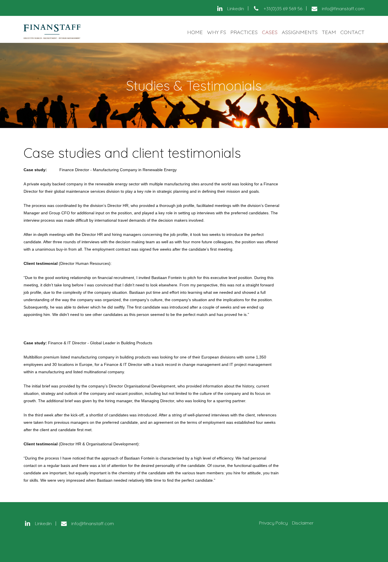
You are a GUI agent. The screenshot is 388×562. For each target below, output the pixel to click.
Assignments (300, 32)
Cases (270, 32)
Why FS (216, 32)
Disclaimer (303, 523)
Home (195, 32)
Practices (244, 32)
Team (329, 32)
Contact (352, 32)
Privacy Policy (273, 523)
